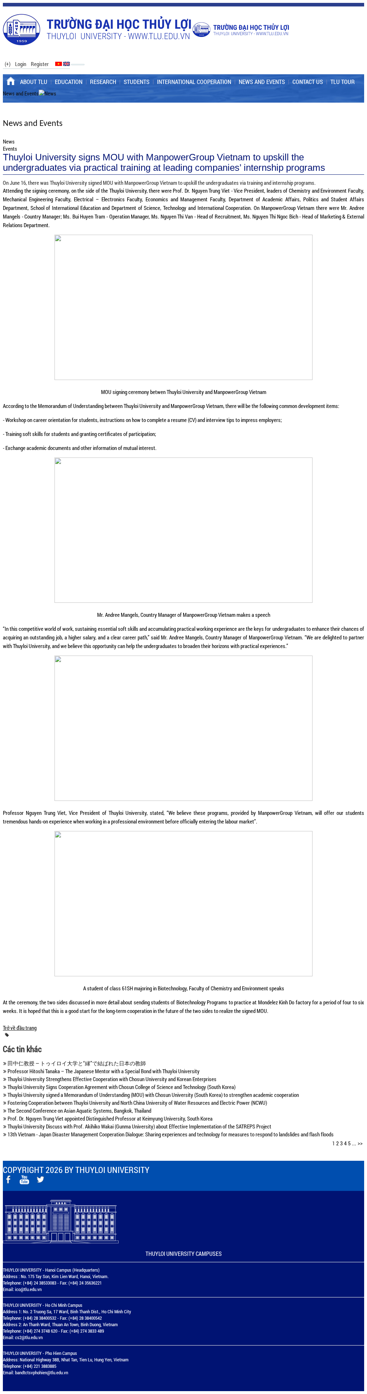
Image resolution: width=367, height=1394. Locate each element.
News (9, 141)
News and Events (262, 82)
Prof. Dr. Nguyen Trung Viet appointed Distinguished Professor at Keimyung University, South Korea (109, 1118)
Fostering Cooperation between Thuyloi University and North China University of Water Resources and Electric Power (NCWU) (136, 1102)
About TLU (33, 82)
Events (10, 148)
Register (40, 63)
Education (68, 82)
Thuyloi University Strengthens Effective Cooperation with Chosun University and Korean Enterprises (111, 1079)
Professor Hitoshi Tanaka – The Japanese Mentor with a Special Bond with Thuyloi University (103, 1071)
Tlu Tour (342, 82)
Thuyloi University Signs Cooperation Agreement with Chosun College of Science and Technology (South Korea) (120, 1086)
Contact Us (307, 82)
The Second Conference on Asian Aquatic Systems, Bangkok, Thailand (78, 1110)
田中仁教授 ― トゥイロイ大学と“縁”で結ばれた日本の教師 (76, 1063)
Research (103, 82)
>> (360, 1143)
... (354, 1143)
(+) (7, 63)
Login (20, 63)
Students (136, 82)
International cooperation (194, 82)
